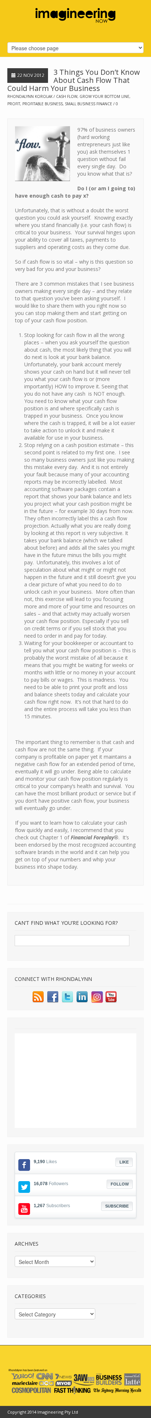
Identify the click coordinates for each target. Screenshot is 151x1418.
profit (13, 103)
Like (124, 1162)
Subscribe (117, 1206)
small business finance (88, 103)
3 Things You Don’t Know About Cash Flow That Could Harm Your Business (73, 80)
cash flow (66, 96)
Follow (120, 1184)
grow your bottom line (104, 96)
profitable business (42, 103)
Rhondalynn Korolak (29, 96)
